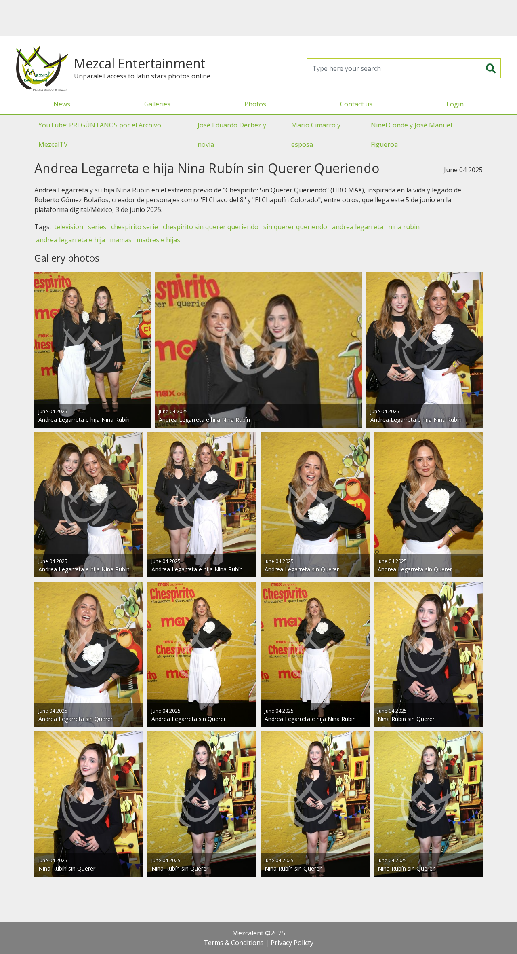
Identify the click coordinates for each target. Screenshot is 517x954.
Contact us (356, 103)
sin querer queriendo (295, 226)
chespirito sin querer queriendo (210, 226)
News (61, 103)
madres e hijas (158, 239)
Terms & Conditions (234, 942)
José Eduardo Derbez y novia (232, 135)
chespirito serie (134, 226)
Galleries (157, 103)
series (97, 226)
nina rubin (404, 226)
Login (455, 103)
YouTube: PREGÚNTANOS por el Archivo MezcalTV (99, 135)
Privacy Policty (292, 942)
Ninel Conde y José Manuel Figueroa (411, 135)
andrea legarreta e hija (70, 239)
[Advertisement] (258, 18)
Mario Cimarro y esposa (315, 135)
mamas (121, 239)
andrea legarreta (357, 226)
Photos (255, 103)
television (68, 226)
